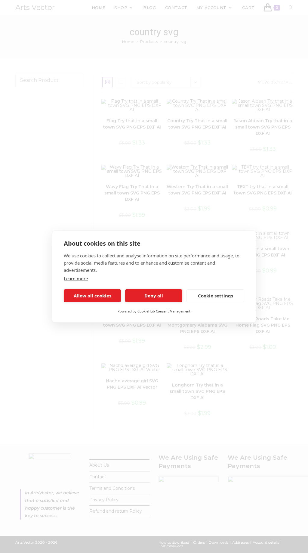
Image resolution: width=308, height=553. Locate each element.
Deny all (153, 296)
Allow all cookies (92, 296)
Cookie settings (215, 296)
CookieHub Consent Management (163, 311)
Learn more (76, 278)
